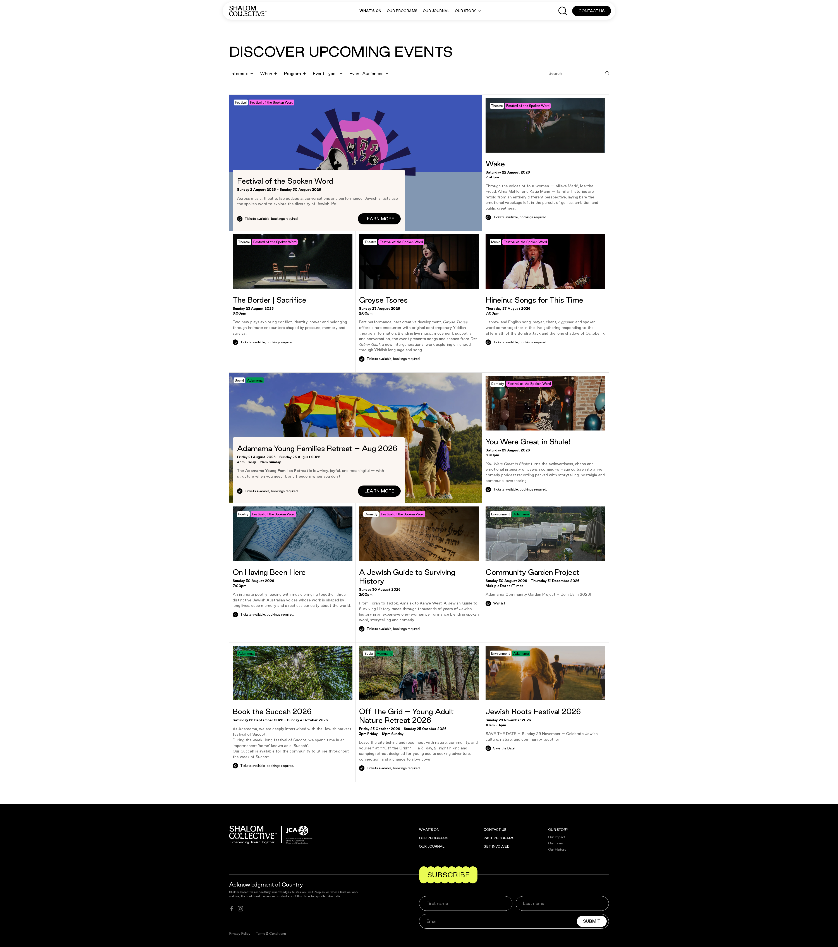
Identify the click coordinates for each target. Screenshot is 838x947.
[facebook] (231, 909)
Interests (239, 73)
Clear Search (565, 83)
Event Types (325, 73)
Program (292, 73)
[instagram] (240, 909)
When (266, 73)
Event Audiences (366, 73)
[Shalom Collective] (247, 11)
